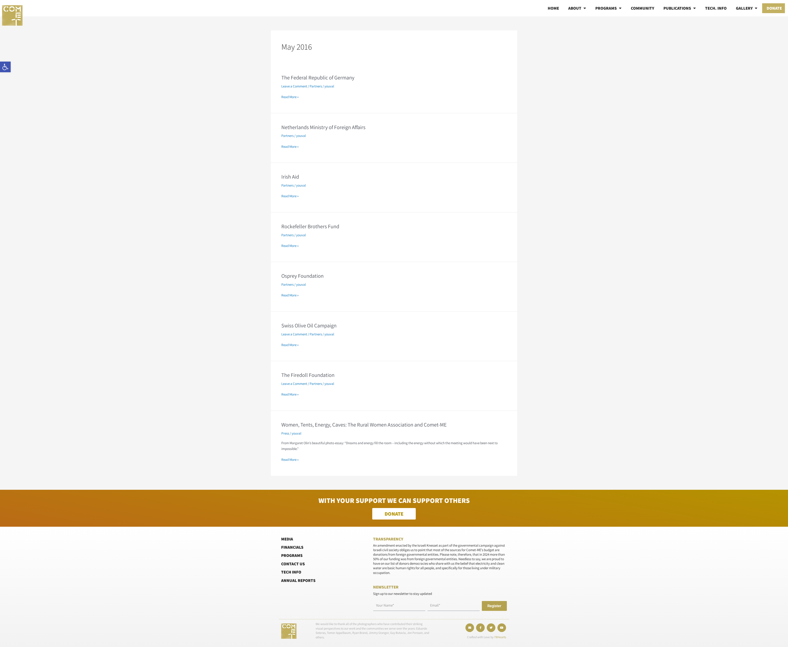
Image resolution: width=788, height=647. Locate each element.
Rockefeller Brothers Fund (310, 226)
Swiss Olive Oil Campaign (309, 325)
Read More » (290, 97)
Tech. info (716, 8)
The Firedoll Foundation (307, 374)
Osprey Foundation (302, 275)
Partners (316, 86)
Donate (774, 8)
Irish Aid (290, 176)
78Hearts (500, 637)
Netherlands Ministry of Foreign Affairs (323, 127)
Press (285, 433)
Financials (292, 547)
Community (642, 8)
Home (553, 8)
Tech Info (291, 572)
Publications (677, 8)
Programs (606, 8)
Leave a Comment (294, 86)
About (574, 8)
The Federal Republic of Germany (317, 77)
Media (287, 539)
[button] (5, 67)
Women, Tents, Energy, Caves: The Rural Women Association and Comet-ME (364, 424)
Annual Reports (298, 580)
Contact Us (293, 564)
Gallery (744, 8)
